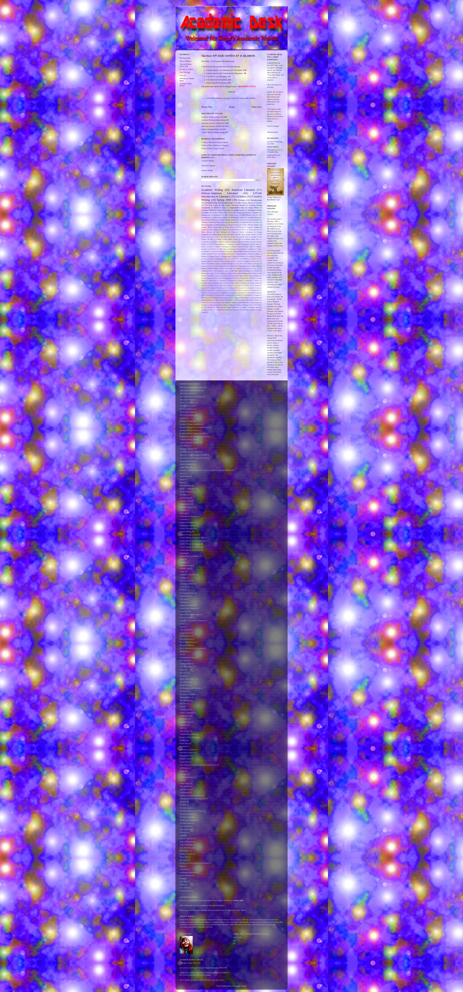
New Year (248, 276)
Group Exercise (239, 210)
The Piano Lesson (211, 205)
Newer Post (207, 107)
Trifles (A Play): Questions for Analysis (214, 145)
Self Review (248, 295)
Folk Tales (216, 261)
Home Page (237, 937)
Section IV (240, 295)
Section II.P (235, 98)
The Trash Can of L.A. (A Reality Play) (275, 151)
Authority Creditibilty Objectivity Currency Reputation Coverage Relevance (227, 222)
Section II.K (237, 290)
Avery (257, 222)
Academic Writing (207, 161)
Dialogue (204, 256)
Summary (251, 210)
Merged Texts (232, 273)
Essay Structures (208, 259)
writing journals (185, 891)
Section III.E (220, 295)
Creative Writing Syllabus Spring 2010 (214, 132)
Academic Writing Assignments (190, 424)
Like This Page (185, 72)
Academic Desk (243, 237)
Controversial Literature (218, 251)
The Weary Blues (244, 302)
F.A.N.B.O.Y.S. (234, 259)
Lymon (203, 230)
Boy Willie (249, 246)
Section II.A (204, 288)
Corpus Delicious (204, 980)
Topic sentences (221, 232)
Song (225, 297)
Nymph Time (258, 276)
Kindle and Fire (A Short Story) (273, 156)
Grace (210, 266)
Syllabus (252, 98)
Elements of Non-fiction (246, 256)
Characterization (233, 225)
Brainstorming (220, 225)
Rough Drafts (230, 283)
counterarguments (218, 234)
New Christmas (229, 276)
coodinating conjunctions (232, 310)
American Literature (208, 166)
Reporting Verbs (206, 283)
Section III (232, 293)
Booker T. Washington (222, 246)
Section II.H (209, 290)
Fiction (254, 259)
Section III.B (251, 293)
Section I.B (221, 285)
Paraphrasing (256, 200)
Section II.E (242, 288)
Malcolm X (248, 271)
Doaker (235, 256)
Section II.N (204, 293)
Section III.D (210, 295)
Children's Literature (187, 507)
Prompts (241, 200)
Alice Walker (218, 242)
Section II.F (251, 288)
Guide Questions (231, 266)
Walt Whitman (208, 307)
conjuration (219, 310)
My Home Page (185, 58)
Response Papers (218, 283)
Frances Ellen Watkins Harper (210, 263)
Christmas (213, 249)
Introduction (248, 268)
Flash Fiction (229, 227)
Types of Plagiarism (229, 305)
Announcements (219, 244)
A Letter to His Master (220, 237)
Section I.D (239, 285)
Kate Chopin (218, 271)
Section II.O (214, 293)
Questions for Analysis (236, 280)
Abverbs (233, 237)
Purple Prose (213, 280)
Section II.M (256, 290)
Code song (222, 249)
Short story (204, 297)
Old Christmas (208, 278)
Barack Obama (255, 244)
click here (209, 927)
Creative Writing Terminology (211, 227)
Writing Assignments (232, 307)
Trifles (233, 232)
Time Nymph (255, 302)
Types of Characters (215, 305)
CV (234, 944)
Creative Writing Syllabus (250, 225)
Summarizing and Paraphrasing (219, 203)
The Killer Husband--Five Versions (192, 811)
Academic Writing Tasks (251, 239)
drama (259, 210)
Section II (257, 285)
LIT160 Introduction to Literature (218, 98)
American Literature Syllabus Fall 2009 (214, 123)
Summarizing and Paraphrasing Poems (193, 799)
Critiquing (239, 213)
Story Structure (254, 230)
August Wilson (253, 208)
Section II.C (223, 288)
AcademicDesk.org (206, 242)
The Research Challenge (230, 302)
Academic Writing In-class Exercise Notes (194, 427)
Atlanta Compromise (243, 244)
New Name (239, 276)
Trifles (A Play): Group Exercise (212, 148)
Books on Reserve (237, 246)
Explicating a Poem (221, 259)
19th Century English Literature (247, 234)
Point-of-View (244, 278)
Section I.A (212, 285)
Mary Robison (221, 273)
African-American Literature (219, 193)
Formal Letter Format (227, 261)
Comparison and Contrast (236, 249)
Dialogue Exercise (214, 256)
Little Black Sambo (236, 271)
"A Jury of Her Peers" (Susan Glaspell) (214, 142)
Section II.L (246, 290)
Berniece (203, 246)
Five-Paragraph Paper (187, 593)
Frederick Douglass (228, 263)
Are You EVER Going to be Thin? (274, 143)
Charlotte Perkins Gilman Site (185, 65)
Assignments (230, 244)
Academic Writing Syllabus (227, 220)
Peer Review (219, 278)
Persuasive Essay (220, 208)
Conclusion (251, 249)
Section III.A (241, 293)
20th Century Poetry (187, 400)
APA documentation (186, 409)
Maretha (257, 271)
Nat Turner (183, 691)
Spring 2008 (244, 98)
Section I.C (230, 285)
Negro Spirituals (214, 230)
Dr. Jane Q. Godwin (186, 69)
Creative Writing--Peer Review (222, 213)
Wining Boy (219, 307)
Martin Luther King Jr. (208, 273)
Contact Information (187, 522)
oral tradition (230, 234)
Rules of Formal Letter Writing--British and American (198, 765)
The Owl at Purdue (214, 302)
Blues (211, 246)
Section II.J (228, 290)
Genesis (203, 266)
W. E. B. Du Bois (257, 305)
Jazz (255, 268)
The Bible (229, 300)
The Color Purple (239, 300)
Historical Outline (213, 268)
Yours (211, 310)
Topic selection (206, 232)
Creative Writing (207, 170)
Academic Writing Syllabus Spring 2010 (215, 120)
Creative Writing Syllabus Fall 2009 (213, 129)
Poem (236, 278)
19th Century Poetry (231, 215)
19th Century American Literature (250, 203)
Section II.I (219, 290)
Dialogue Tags (226, 256)
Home (232, 107)
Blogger (243, 986)
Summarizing (205, 215)
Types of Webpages (243, 305)
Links (226, 271)
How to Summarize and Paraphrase (231, 268)
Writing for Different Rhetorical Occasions (194, 863)
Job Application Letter (187, 657)
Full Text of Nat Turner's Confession (248, 263)
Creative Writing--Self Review (225, 254)
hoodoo (253, 310)
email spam (245, 310)
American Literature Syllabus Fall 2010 (214, 126)
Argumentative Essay (237, 208)
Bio (234, 940)
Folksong (241, 227)
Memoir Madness (185, 61)
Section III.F (230, 295)
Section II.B (214, 288)
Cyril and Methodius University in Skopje (196, 975)
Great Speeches (219, 266)
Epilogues (259, 256)
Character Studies (207, 210)
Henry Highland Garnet (188, 642)
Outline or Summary (252, 213)
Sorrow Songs (234, 297)
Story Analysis (245, 297)
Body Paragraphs (207, 225)
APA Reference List (248, 215)
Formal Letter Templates (243, 261)
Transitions (204, 305)
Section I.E (248, 285)
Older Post (256, 107)
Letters (206, 213)
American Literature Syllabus (249, 220)
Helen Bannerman (244, 266)
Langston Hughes (253, 227)
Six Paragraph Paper (216, 297)
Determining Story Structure (245, 254)
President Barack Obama (238, 230)
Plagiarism (228, 278)
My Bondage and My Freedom (248, 273)
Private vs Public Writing (188, 737)
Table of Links (220, 300)
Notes (225, 230)
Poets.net (183, 75)
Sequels (257, 295)
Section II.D (233, 288)
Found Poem (256, 261)
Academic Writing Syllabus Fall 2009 (214, 117)
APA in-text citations (221, 217)
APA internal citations (237, 217)
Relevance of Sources (252, 280)
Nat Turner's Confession (215, 276)
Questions (223, 280)
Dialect (257, 254)
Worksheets (217, 215)
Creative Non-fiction (224, 210)
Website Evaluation (246, 232)
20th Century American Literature (233, 205)
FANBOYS (245, 259)
